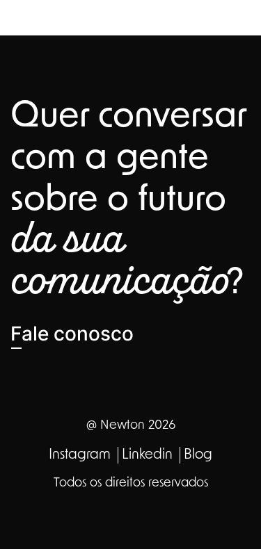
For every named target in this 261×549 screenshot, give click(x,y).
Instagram (80, 455)
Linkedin (147, 455)
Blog (198, 455)
